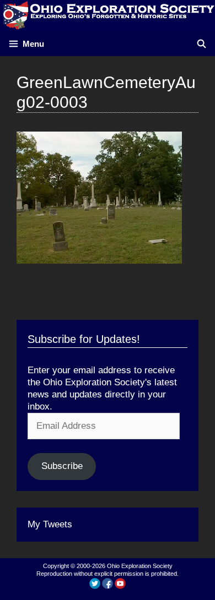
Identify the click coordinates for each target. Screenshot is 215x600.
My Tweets (50, 524)
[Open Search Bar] (201, 43)
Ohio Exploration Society (140, 566)
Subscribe (62, 466)
